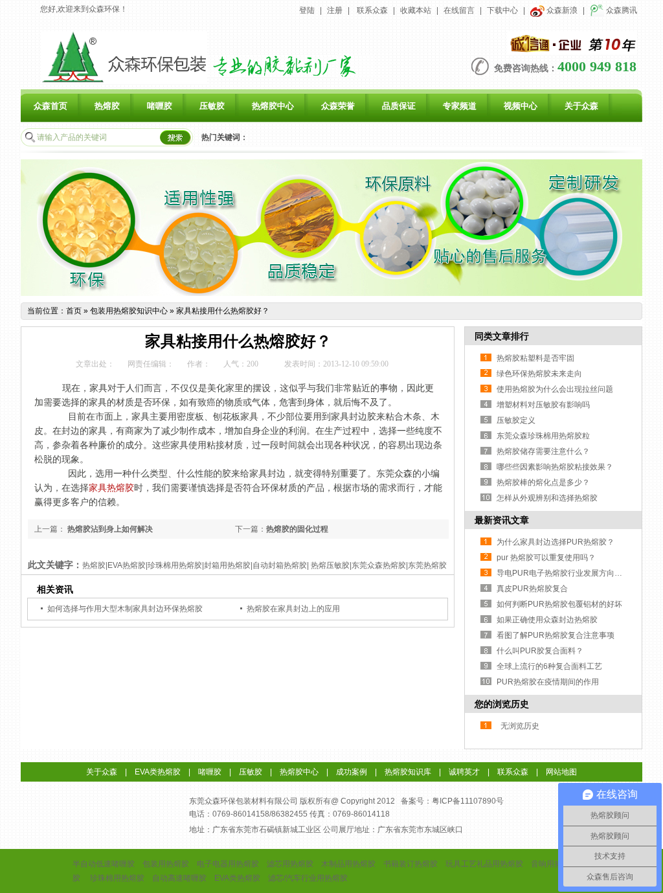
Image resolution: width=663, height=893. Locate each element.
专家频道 (460, 106)
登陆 (307, 10)
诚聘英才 (464, 771)
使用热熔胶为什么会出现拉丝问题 (555, 389)
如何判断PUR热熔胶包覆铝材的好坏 (559, 604)
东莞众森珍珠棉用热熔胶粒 (543, 435)
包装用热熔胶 (165, 863)
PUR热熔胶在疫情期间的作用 (548, 681)
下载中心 (502, 10)
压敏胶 (212, 106)
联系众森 (372, 10)
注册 (335, 10)
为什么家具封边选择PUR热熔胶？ (555, 542)
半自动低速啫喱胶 (104, 863)
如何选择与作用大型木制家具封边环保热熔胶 (125, 608)
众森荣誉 (338, 106)
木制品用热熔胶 (348, 863)
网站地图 (561, 771)
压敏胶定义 (516, 420)
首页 (74, 310)
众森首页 (50, 106)
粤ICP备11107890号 (468, 801)
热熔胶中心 (273, 106)
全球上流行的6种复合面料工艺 (549, 666)
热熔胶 (107, 106)
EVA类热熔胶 (158, 771)
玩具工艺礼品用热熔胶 (484, 863)
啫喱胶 (159, 106)
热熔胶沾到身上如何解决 (109, 529)
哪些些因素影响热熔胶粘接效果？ (555, 466)
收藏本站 (415, 10)
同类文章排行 (502, 336)
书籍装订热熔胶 (410, 863)
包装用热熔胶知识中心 (129, 310)
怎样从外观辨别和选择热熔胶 (547, 498)
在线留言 (459, 10)
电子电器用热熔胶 (228, 863)
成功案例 (351, 771)
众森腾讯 (620, 10)
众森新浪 (561, 10)
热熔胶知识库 (408, 771)
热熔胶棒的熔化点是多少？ (543, 482)
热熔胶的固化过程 (297, 529)
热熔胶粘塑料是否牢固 (535, 358)
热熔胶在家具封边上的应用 (293, 608)
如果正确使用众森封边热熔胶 (547, 619)
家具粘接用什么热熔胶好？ (222, 310)
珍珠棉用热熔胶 (117, 878)
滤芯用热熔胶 (290, 863)
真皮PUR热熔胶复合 (532, 588)
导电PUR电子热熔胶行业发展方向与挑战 (567, 573)
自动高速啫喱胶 (179, 878)
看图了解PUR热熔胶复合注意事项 (555, 635)
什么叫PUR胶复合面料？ (540, 650)
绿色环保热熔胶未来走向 (539, 373)
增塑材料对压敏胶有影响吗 (543, 404)
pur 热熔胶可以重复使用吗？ (546, 557)
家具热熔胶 (111, 488)
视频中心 (520, 106)
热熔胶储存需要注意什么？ (543, 451)
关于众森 (581, 106)
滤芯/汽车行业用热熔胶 (308, 878)
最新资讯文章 (502, 520)
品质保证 (399, 106)
